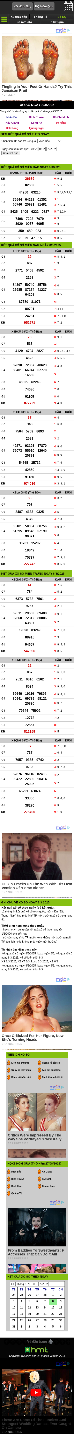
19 (29, 1313)
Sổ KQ (62, 16)
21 (45, 1313)
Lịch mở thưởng (20, 1063)
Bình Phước (36, 117)
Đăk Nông (12, 128)
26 (29, 1294)
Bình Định (16, 1186)
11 (21, 1307)
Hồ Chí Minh (61, 117)
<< (12, 1284)
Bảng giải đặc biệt (21, 1077)
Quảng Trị (16, 1193)
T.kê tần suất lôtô (51, 1070)
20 (37, 1313)
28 (45, 1294)
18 (21, 1313)
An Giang (47, 1171)
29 (52, 1320)
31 (13, 1326)
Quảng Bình (48, 1186)
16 (60, 1307)
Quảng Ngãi (36, 128)
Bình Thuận (17, 1179)
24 (13, 1294)
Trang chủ (5, 111)
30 (60, 1320)
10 (13, 1307)
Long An (36, 122)
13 (37, 1307)
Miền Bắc (12, 117)
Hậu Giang (12, 122)
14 (45, 1307)
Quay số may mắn (21, 1070)
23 (60, 1313)
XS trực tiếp (19, 16)
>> (34, 1284)
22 (52, 1313)
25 (21, 1294)
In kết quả (57, 22)
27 (37, 1294)
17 (13, 1313)
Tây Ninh (47, 1179)
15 (52, 1307)
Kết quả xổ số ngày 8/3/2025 (46, 111)
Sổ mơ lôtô (24, 22)
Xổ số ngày (21, 111)
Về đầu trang (37, 1341)
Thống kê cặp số (51, 1063)
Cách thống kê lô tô (52, 1077)
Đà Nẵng (61, 122)
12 (29, 1307)
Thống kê (40, 16)
